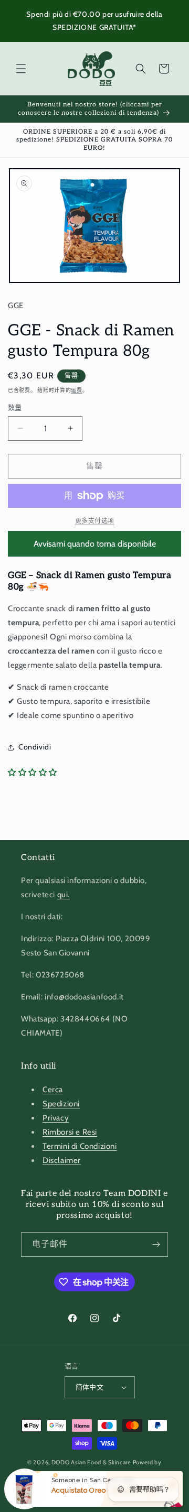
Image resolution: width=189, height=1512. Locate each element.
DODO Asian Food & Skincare (91, 1462)
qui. (63, 894)
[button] (21, 68)
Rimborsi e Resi (70, 1132)
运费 (76, 390)
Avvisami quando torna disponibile (95, 544)
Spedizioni (61, 1103)
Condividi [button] (34, 747)
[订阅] (155, 1244)
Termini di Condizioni (80, 1146)
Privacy (56, 1118)
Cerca (53, 1089)
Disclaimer (62, 1160)
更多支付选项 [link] (94, 521)
